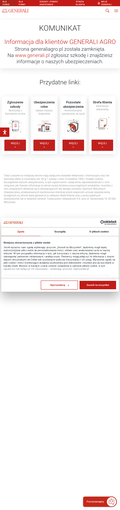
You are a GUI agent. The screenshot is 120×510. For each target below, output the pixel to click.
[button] (98, 502)
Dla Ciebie (6, 3)
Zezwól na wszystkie (98, 285)
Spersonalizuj (57, 285)
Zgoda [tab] (20, 231)
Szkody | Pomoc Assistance (49, 3)
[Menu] (116, 11)
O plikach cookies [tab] (99, 231)
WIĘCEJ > (15, 145)
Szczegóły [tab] (60, 231)
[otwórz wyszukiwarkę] (107, 11)
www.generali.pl (32, 55)
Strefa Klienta (80, 3)
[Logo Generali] (15, 10)
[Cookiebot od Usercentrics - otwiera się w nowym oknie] (102, 222)
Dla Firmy (22, 3)
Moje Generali (106, 3)
